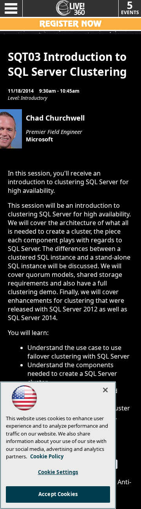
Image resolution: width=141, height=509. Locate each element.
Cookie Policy (46, 456)
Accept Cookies (58, 494)
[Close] (105, 390)
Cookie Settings (58, 472)
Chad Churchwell (55, 118)
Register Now (70, 24)
